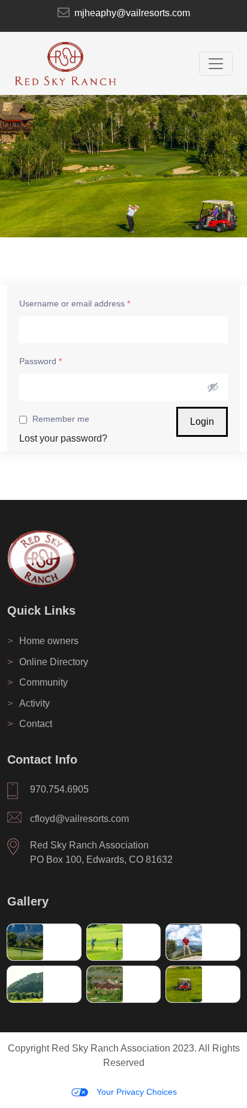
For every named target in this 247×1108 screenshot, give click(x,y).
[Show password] (213, 387)
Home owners (43, 641)
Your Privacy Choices (135, 1092)
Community (37, 682)
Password (40, 361)
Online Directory (47, 662)
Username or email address (74, 303)
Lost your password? (63, 438)
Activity (28, 703)
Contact (29, 723)
